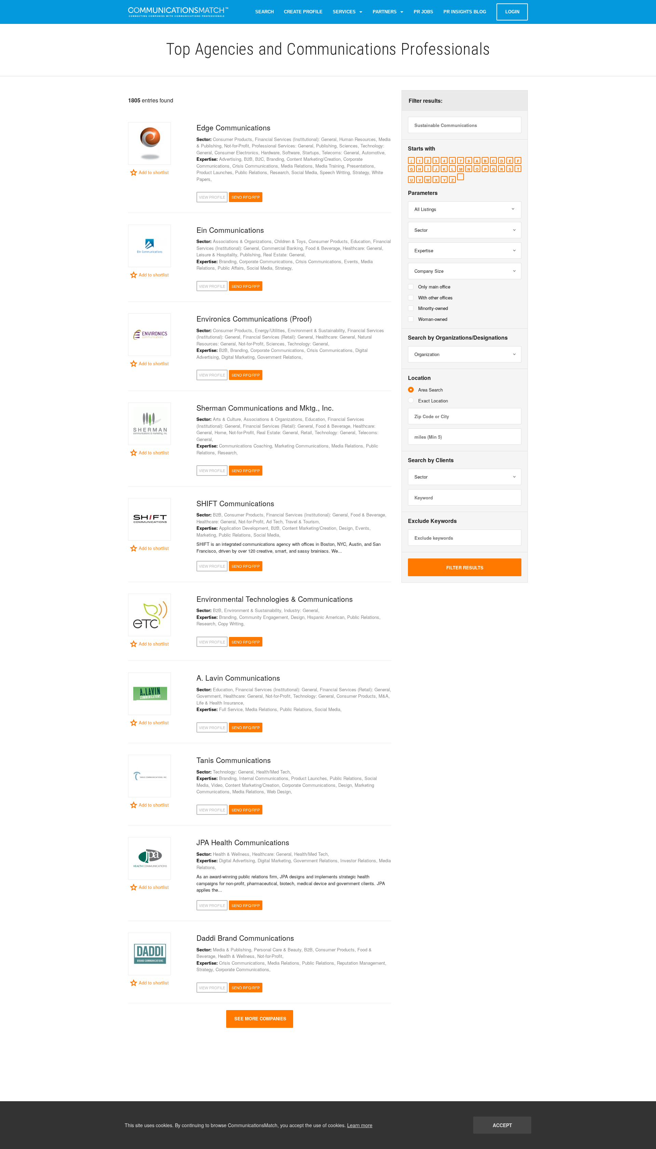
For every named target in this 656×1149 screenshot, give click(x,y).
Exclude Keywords (432, 521)
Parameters (423, 193)
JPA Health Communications (242, 842)
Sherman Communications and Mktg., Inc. (265, 407)
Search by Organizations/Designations (458, 337)
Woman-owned (432, 319)
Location (419, 378)
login (512, 11)
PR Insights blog (464, 11)
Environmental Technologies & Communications (274, 599)
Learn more (359, 1125)
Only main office (434, 286)
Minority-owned (433, 308)
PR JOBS (423, 11)
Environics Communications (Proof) (254, 318)
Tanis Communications (233, 760)
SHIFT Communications (235, 503)
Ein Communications (230, 230)
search (264, 11)
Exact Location (433, 400)
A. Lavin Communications (238, 677)
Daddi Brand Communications (245, 938)
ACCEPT (502, 1125)
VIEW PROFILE (212, 197)
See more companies (259, 1018)
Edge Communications (233, 127)
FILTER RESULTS (464, 567)
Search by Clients (431, 460)
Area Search (430, 389)
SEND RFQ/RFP (246, 197)
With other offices (435, 297)
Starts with (421, 148)
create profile (303, 11)
